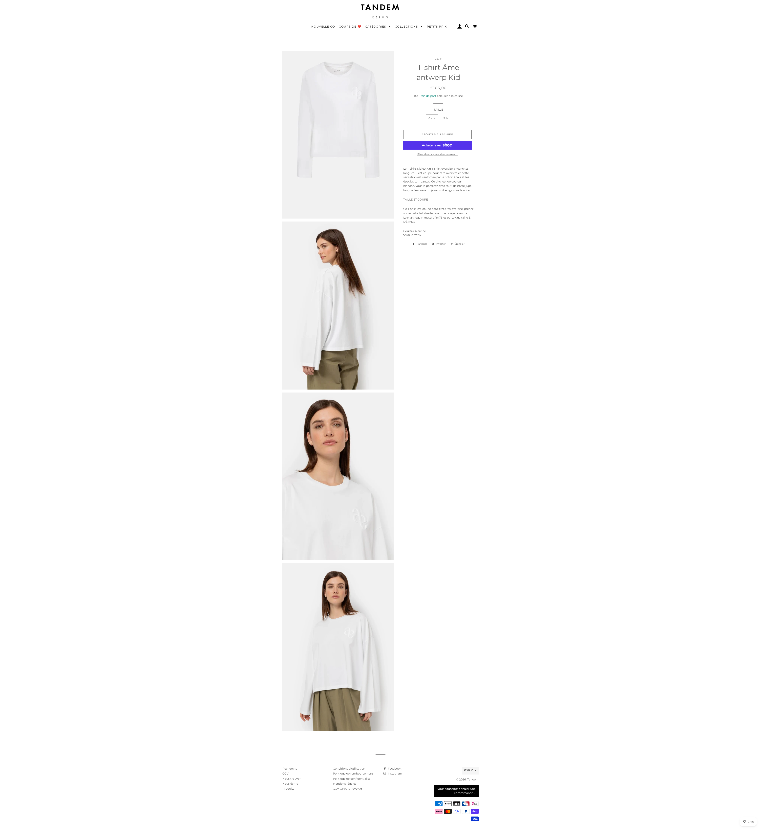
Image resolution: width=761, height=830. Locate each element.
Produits (288, 788)
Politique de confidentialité (351, 778)
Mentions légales (344, 783)
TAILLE (438, 109)
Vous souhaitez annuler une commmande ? (456, 791)
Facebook (394, 768)
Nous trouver (291, 778)
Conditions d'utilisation (349, 768)
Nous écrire (290, 783)
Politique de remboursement (353, 773)
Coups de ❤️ (350, 26)
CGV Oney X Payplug (347, 788)
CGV (285, 773)
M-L (445, 117)
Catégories (376, 26)
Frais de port (427, 96)
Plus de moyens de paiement (437, 154)
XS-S (431, 117)
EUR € (468, 770)
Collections (407, 26)
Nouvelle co (323, 26)
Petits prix (437, 26)
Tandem (473, 779)
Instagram (394, 773)
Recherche (289, 768)
